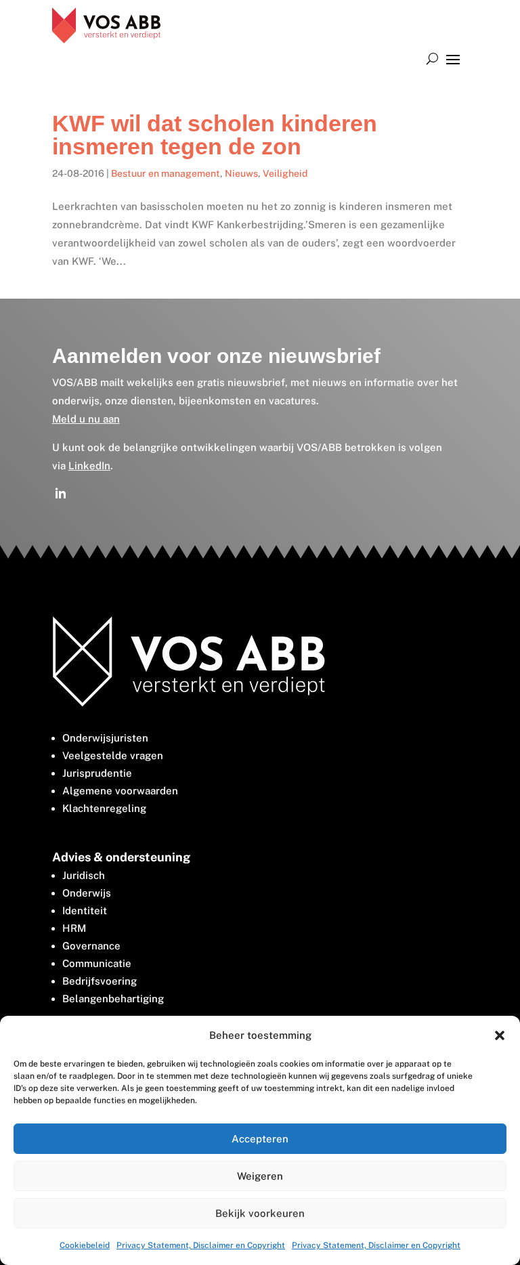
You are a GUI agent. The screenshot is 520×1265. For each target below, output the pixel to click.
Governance (91, 945)
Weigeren (260, 1176)
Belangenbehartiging (113, 998)
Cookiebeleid (85, 1245)
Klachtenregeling (104, 808)
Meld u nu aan (86, 419)
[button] (499, 1035)
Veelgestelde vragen (112, 755)
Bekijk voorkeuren (260, 1213)
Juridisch (83, 875)
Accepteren (260, 1138)
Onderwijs (86, 893)
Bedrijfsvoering (99, 981)
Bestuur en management (165, 173)
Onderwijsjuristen (105, 738)
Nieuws (241, 173)
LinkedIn (89, 465)
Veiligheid (285, 173)
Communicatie (96, 963)
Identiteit (84, 910)
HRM (74, 928)
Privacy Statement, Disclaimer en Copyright (200, 1245)
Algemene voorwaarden (120, 790)
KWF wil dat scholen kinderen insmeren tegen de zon (214, 134)
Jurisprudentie (97, 773)
